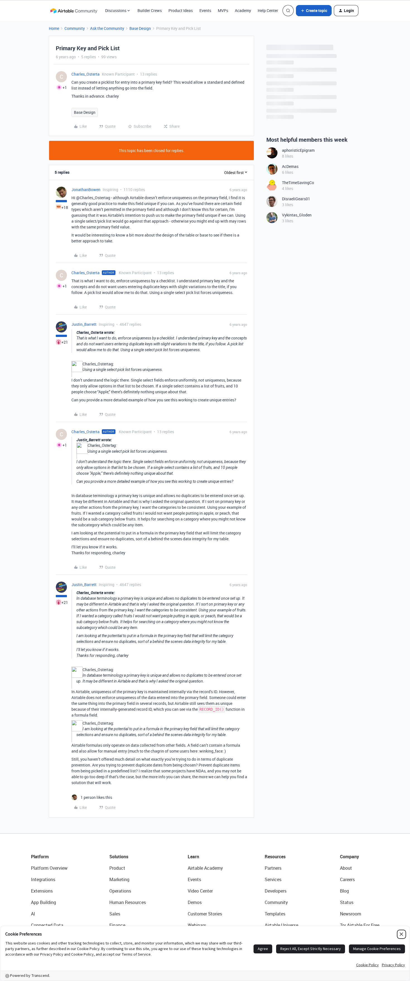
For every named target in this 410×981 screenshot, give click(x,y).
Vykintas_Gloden (297, 215)
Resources (275, 857)
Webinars (197, 925)
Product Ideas (180, 10)
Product (117, 868)
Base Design (140, 28)
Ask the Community (107, 28)
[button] (314, 10)
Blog (344, 891)
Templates (275, 914)
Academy (243, 10)
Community (74, 28)
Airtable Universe (281, 925)
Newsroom (350, 914)
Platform (40, 857)
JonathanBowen (85, 189)
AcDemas (290, 166)
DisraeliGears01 (296, 198)
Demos (195, 902)
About (346, 868)
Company (349, 857)
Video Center (200, 891)
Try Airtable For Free (359, 925)
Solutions (118, 857)
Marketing (119, 879)
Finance (117, 925)
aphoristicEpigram (298, 150)
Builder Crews (150, 10)
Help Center (268, 10)
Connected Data (47, 925)
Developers (275, 891)
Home (54, 28)
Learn (193, 857)
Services (273, 879)
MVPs (223, 10)
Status (346, 902)
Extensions (42, 891)
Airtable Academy (205, 868)
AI (33, 914)
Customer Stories (205, 914)
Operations (120, 891)
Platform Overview (49, 868)
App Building (43, 902)
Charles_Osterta (85, 74)
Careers (347, 879)
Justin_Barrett (84, 324)
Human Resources (127, 902)
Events (205, 10)
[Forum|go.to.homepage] (73, 10)
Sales (114, 914)
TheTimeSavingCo (298, 182)
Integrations (43, 879)
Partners (273, 868)
